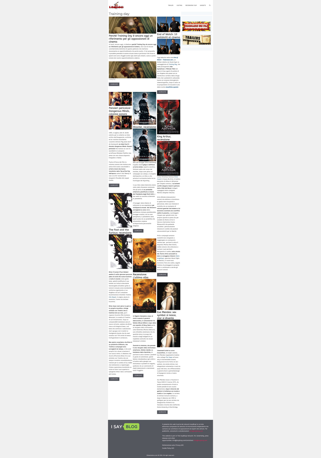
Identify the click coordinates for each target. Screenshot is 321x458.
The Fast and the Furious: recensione (120, 231)
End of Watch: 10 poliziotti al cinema (168, 36)
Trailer (170, 5)
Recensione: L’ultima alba (140, 276)
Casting (179, 5)
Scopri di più (114, 84)
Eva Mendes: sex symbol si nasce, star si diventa (166, 315)
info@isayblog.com (196, 431)
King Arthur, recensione (164, 138)
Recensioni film (191, 5)
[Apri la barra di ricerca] (209, 5)
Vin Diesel (112, 297)
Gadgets (203, 5)
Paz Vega (169, 357)
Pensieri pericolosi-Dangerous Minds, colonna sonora (120, 111)
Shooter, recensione (144, 126)
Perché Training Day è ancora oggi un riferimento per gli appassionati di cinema (131, 38)
